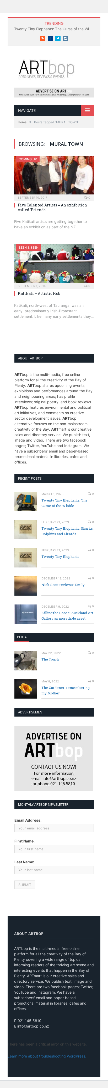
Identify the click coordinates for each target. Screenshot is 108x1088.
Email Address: (27, 820)
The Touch (50, 659)
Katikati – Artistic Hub (39, 293)
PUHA (22, 636)
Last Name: (24, 862)
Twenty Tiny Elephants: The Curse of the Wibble (55, 29)
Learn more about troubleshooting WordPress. (47, 1056)
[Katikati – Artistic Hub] (54, 265)
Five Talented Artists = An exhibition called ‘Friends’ (52, 207)
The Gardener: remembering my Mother (65, 690)
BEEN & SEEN (29, 247)
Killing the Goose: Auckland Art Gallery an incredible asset (67, 615)
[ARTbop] (54, 68)
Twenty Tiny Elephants (60, 556)
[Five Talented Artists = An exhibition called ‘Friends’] (54, 177)
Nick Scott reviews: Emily (63, 584)
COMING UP (28, 159)
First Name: (24, 841)
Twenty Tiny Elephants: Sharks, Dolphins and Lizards (67, 531)
